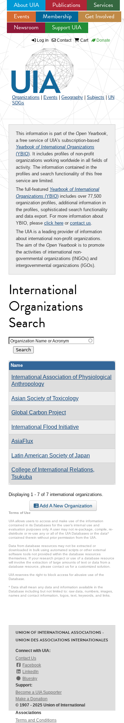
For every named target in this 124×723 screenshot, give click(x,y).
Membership (57, 16)
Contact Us (26, 658)
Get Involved (99, 16)
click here (53, 223)
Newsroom (26, 27)
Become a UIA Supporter (39, 692)
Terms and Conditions (36, 720)
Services (103, 5)
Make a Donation (32, 698)
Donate (102, 40)
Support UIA (66, 27)
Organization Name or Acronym (39, 341)
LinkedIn (30, 671)
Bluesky (29, 678)
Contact (63, 40)
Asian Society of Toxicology (45, 398)
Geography (72, 97)
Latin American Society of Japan (50, 455)
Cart (83, 40)
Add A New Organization (65, 505)
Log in (43, 40)
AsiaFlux (22, 441)
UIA (34, 67)
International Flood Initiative (45, 427)
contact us (80, 223)
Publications (66, 5)
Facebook (31, 665)
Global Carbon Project (38, 412)
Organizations (26, 97)
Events (21, 16)
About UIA (26, 5)
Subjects (95, 97)
